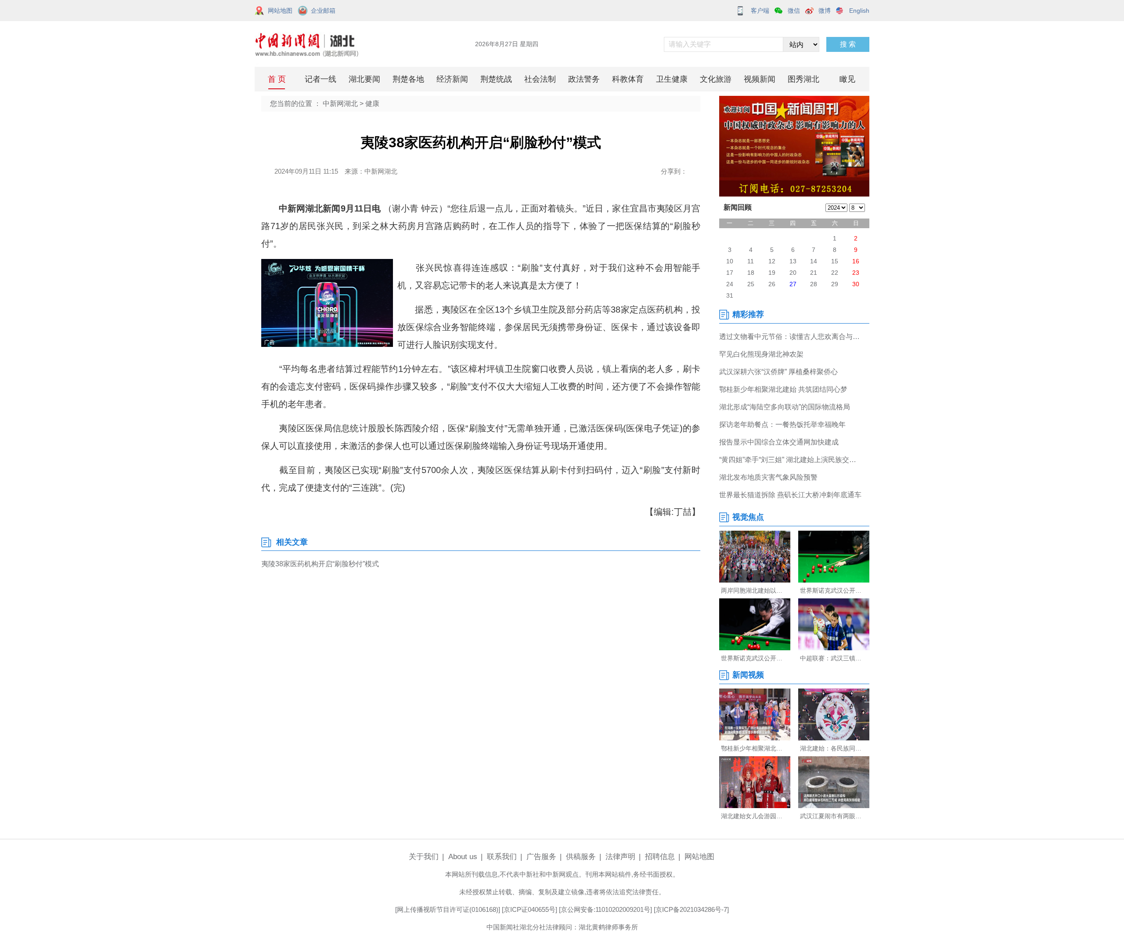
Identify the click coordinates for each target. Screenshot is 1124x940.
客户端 (760, 10)
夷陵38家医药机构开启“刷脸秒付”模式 (320, 564)
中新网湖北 (340, 103)
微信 (794, 10)
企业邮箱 (323, 10)
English (859, 10)
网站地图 (280, 10)
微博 (824, 10)
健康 (372, 103)
